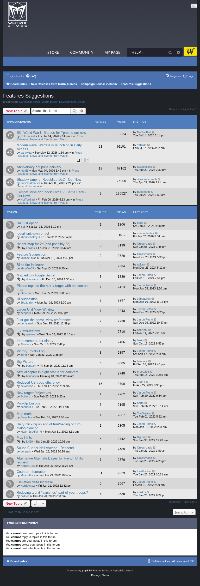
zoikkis (30, 248)
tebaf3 (24, 170)
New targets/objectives (34, 393)
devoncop (27, 386)
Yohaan (141, 144)
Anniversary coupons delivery (39, 167)
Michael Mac (28, 257)
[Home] (17, 14)
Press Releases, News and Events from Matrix (50, 138)
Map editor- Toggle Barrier (36, 275)
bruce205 (143, 371)
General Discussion (29, 186)
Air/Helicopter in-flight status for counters (47, 372)
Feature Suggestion (31, 254)
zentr (24, 354)
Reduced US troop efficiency (38, 382)
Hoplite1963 (28, 465)
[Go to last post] (153, 132)
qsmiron (31, 334)
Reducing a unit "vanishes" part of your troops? (52, 492)
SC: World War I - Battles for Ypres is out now (51, 133)
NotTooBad (28, 136)
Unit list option (27, 223)
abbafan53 (27, 268)
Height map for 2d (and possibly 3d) (43, 244)
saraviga (26, 152)
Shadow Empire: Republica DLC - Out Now (49, 180)
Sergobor (26, 417)
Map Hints (24, 437)
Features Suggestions (28, 96)
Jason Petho (145, 274)
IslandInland (144, 166)
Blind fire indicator (30, 265)
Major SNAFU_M (31, 431)
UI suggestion (27, 299)
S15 (23, 226)
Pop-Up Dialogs (28, 403)
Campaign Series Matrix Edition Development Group (52, 101)
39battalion (27, 302)
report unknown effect (33, 233)
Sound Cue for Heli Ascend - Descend (45, 448)
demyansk (27, 323)
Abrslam (26, 344)
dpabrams (32, 279)
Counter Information (31, 472)
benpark (26, 313)
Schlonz (26, 396)
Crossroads (144, 243)
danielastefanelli (30, 183)
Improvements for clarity (35, 341)
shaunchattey (29, 237)
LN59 (29, 441)
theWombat (144, 471)
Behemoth (143, 191)
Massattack (28, 475)
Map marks (25, 414)
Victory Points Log (31, 351)
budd (140, 222)
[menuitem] (31, 76)
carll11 (141, 382)
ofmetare (26, 293)
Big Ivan (142, 437)
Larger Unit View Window (35, 309)
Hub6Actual (28, 485)
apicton (141, 264)
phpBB (86, 570)
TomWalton (144, 413)
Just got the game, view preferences (44, 320)
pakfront (142, 329)
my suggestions (29, 330)
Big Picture (25, 362)
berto (140, 340)
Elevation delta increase (35, 482)
